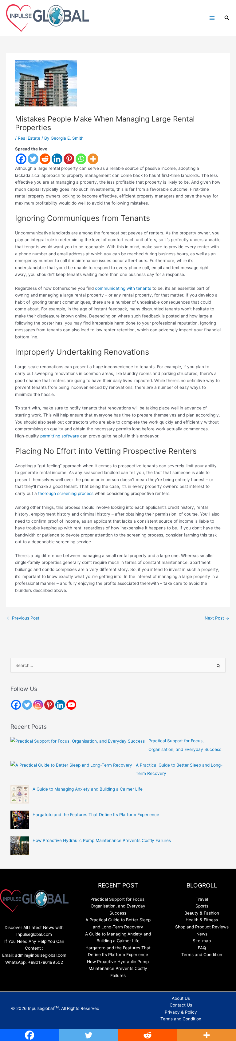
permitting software (59, 435)
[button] (227, 18)
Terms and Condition (201, 954)
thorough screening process (65, 493)
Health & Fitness (202, 919)
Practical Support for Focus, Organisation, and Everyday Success (118, 906)
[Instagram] (38, 705)
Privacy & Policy (181, 1012)
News (201, 933)
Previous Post (23, 618)
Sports (201, 905)
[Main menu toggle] (212, 18)
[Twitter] (33, 159)
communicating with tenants (123, 288)
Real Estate (29, 138)
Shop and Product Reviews (202, 926)
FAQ (202, 947)
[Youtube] (71, 705)
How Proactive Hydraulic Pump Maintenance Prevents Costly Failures (102, 840)
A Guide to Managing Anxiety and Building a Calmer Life (88, 789)
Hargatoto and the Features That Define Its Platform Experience (96, 814)
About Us (181, 998)
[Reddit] (45, 159)
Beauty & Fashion (201, 913)
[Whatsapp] (81, 159)
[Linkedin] (57, 159)
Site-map (202, 940)
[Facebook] (21, 159)
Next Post (217, 618)
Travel (202, 899)
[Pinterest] (69, 159)
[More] (93, 159)
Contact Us (181, 1005)
